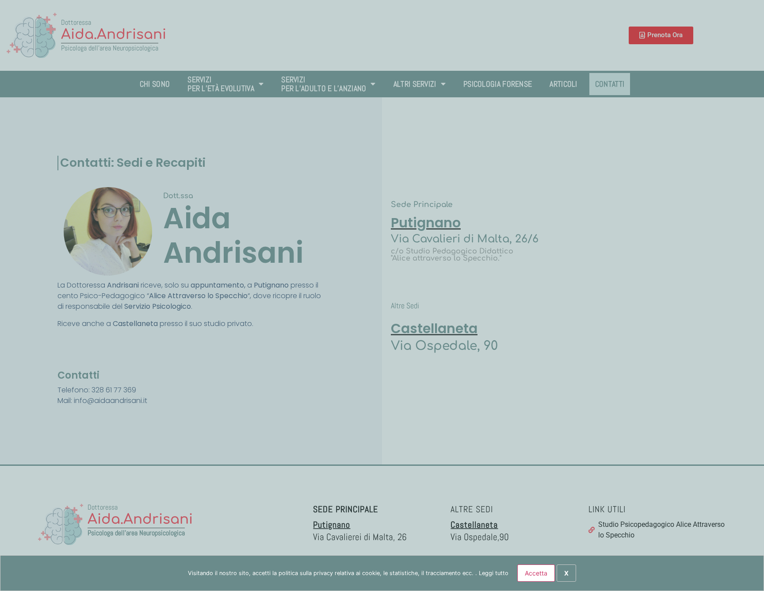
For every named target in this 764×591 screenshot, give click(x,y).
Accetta (536, 573)
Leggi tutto (493, 573)
